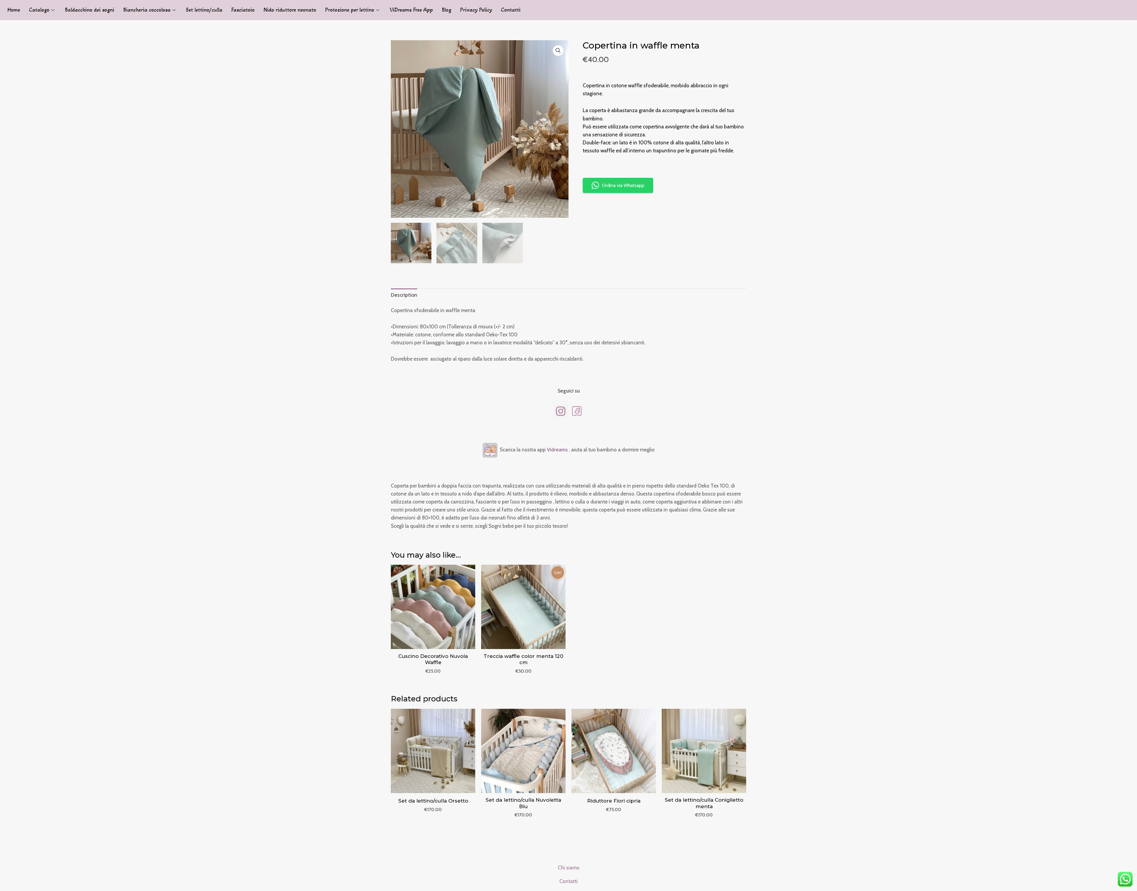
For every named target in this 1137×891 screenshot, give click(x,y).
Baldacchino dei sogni (89, 10)
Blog (446, 10)
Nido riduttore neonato (290, 10)
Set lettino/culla (204, 10)
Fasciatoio (243, 10)
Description (404, 295)
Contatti (511, 10)
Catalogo (39, 10)
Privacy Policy (476, 10)
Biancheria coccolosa (147, 10)
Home (13, 10)
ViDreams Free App (411, 10)
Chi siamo (568, 868)
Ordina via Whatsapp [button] (623, 185)
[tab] (404, 294)
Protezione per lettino (349, 10)
